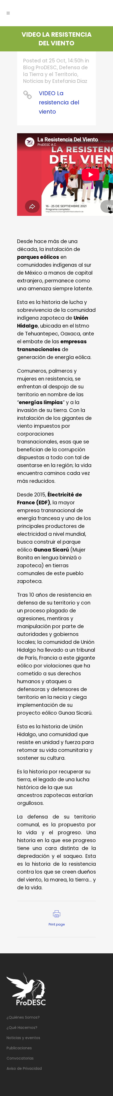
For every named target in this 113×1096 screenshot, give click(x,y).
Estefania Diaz (69, 81)
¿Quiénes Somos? (23, 1017)
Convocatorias (20, 1058)
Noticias (33, 81)
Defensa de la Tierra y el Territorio (55, 71)
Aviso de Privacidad (24, 1068)
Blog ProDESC (40, 67)
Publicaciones (19, 1048)
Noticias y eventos (23, 1037)
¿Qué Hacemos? (22, 1027)
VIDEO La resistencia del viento (59, 102)
